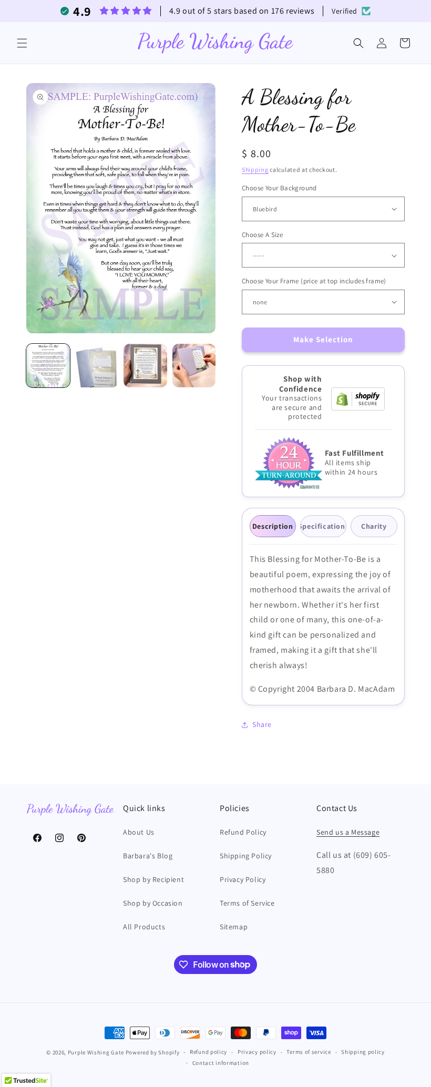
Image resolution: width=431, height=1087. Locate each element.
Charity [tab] (373, 526)
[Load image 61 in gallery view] (97, 365)
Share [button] (262, 724)
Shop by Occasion (153, 903)
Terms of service (308, 1051)
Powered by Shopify (153, 1052)
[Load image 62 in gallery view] (145, 365)
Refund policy (208, 1051)
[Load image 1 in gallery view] (48, 365)
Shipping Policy (246, 855)
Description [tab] (272, 526)
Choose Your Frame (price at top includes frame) (314, 280)
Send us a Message (347, 832)
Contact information (220, 1063)
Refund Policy (243, 832)
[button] (22, 43)
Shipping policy (363, 1051)
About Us (139, 832)
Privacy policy (257, 1051)
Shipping (255, 169)
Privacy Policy (242, 879)
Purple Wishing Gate (96, 1052)
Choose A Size (262, 234)
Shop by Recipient (153, 879)
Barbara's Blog (147, 855)
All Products (144, 926)
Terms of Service (247, 903)
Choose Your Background (279, 187)
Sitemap (234, 926)
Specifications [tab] (323, 526)
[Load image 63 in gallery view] (194, 365)
